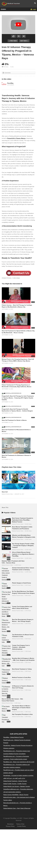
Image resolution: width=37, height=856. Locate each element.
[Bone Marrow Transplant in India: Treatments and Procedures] (6, 529)
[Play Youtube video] (18, 24)
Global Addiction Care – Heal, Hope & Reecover (16, 808)
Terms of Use (20, 824)
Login (34, 9)
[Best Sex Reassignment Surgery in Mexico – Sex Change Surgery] (6, 625)
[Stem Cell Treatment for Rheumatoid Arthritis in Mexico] (18, 427)
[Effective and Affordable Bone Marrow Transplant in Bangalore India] (6, 538)
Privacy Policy (10, 826)
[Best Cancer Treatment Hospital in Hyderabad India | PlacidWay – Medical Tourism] (6, 521)
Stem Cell (5, 492)
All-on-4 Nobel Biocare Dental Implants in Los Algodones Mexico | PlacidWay (23, 554)
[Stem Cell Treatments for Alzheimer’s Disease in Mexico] (18, 446)
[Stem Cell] (18, 489)
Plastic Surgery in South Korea (21, 583)
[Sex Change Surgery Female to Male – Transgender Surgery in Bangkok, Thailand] (6, 546)
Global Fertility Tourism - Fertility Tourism (14, 783)
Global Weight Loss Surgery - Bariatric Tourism (16, 786)
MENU (4, 9)
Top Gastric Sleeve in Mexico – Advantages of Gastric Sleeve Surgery (21, 707)
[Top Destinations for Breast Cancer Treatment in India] (6, 638)
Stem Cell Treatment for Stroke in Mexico (14, 420)
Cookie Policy (21, 826)
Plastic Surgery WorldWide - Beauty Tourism (15, 794)
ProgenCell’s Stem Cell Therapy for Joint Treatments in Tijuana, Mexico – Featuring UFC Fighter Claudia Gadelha (18, 397)
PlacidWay (10, 83)
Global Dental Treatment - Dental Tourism (15, 781)
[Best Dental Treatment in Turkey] (6, 672)
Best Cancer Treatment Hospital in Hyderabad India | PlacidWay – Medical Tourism (22, 520)
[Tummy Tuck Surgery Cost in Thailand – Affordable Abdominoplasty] (6, 650)
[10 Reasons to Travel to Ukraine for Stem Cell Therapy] (6, 691)
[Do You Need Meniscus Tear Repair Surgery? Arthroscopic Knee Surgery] (6, 597)
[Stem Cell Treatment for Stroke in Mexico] (18, 417)
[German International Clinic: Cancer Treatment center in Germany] (6, 574)
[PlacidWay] (4, 84)
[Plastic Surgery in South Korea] (6, 585)
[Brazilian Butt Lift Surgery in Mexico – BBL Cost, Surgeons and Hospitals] (6, 662)
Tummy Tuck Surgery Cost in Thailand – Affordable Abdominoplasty (21, 647)
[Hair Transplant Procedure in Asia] (6, 718)
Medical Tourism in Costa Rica (21, 677)
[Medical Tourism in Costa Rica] (6, 680)
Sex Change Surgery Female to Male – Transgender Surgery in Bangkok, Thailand (23, 545)
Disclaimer (10, 824)
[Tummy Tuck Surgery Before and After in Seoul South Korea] (6, 611)
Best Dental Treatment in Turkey (22, 669)
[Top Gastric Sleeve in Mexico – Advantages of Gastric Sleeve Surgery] (6, 708)
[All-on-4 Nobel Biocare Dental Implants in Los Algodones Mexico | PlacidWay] (6, 555)
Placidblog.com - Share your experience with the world (18, 762)
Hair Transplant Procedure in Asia (22, 714)
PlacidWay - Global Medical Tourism (13, 737)
